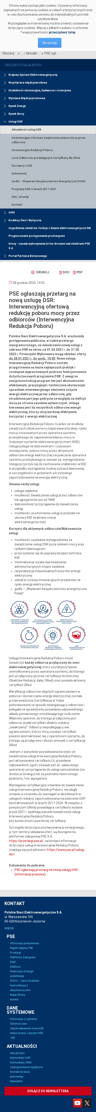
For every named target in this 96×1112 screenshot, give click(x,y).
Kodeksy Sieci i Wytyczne (24, 220)
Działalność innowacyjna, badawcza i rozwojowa (39, 90)
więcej (9, 928)
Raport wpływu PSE (21, 948)
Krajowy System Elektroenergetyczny (32, 74)
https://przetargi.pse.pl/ (26, 841)
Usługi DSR (15, 121)
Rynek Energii (17, 106)
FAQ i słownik (20, 197)
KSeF (13, 962)
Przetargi (15, 952)
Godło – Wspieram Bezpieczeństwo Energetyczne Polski (48, 181)
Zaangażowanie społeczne (26, 1067)
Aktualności (17, 1053)
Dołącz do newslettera (48, 1091)
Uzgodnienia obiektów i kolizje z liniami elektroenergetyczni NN (49, 228)
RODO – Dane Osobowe (24, 980)
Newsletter (16, 1081)
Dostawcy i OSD (22, 165)
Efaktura (15, 966)
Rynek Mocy (16, 113)
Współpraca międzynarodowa (27, 82)
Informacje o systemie (23, 1019)
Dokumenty (19, 173)
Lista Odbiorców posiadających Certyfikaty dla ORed (46, 158)
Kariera (14, 999)
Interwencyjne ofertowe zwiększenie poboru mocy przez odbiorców (49, 140)
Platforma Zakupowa (22, 957)
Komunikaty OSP (20, 1057)
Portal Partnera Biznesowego (27, 256)
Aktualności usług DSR (33, 53)
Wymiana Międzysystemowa (26, 98)
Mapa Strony (17, 994)
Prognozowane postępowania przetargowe (36, 236)
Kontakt (17, 204)
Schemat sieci (18, 1023)
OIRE (11, 212)
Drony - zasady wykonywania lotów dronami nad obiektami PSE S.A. (49, 246)
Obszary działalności (9, 53)
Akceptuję (49, 43)
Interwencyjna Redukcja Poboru (32, 150)
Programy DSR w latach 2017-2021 (34, 189)
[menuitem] (64, 272)
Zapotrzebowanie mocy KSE (27, 1028)
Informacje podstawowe (24, 943)
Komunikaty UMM (20, 1062)
